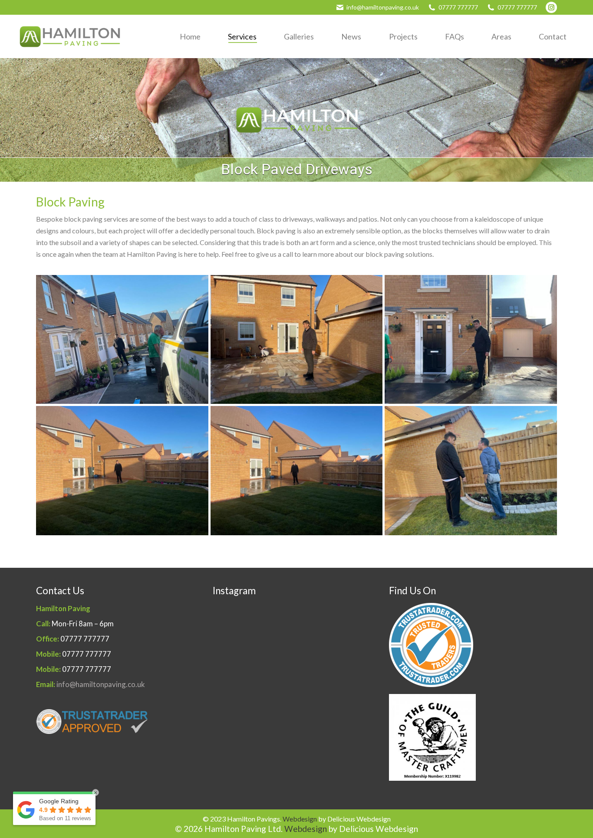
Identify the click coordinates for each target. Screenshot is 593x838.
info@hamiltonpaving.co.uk (382, 7)
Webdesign (300, 819)
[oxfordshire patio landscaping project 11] (297, 470)
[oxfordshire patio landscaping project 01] (297, 339)
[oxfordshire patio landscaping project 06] (471, 470)
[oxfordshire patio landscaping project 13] (122, 470)
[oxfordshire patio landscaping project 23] (122, 339)
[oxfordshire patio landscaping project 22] (471, 339)
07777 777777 (458, 7)
